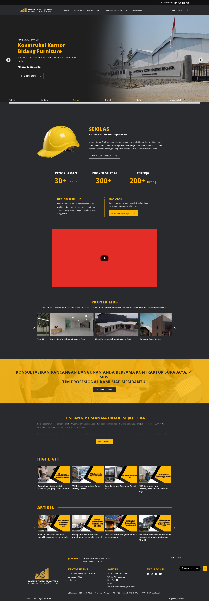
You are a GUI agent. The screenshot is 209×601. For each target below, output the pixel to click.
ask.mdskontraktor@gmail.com (121, 586)
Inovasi (115, 199)
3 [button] (88, 103)
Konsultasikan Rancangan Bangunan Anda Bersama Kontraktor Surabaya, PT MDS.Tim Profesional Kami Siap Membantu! (104, 376)
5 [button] (152, 103)
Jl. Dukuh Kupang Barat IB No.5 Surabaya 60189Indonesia (81, 576)
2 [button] (57, 103)
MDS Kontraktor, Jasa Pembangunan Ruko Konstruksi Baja (153, 489)
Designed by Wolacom (176, 598)
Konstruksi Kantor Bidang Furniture (41, 48)
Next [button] (200, 60)
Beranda (72, 593)
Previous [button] (8, 60)
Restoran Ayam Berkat (138, 339)
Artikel (116, 593)
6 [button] (184, 103)
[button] (113, 10)
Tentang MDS (85, 593)
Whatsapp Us (119, 577)
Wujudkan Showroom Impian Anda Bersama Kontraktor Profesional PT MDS (155, 537)
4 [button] (120, 103)
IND (173, 10)
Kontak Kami (104, 389)
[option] (104, 58)
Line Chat (111, 580)
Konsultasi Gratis (191, 568)
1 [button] (25, 103)
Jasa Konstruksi (130, 593)
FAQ (143, 593)
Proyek (98, 593)
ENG (180, 10)
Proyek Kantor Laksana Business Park (55, 339)
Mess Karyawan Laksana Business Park (101, 339)
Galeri (107, 593)
